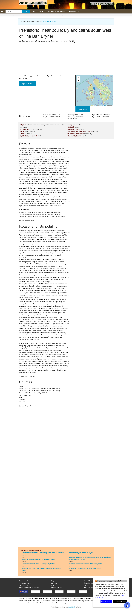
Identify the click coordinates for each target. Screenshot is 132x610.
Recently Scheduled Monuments (29, 587)
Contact (86, 585)
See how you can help (49, 21)
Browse (41, 11)
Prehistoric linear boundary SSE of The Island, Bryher (38, 559)
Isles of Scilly (19, 15)
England (9, 15)
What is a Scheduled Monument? (57, 11)
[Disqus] (66, 466)
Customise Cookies (120, 602)
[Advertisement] (66, 59)
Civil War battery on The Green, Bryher (81, 553)
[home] (2, 11)
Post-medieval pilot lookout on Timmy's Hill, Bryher (38, 564)
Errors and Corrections (91, 587)
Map (34, 11)
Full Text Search (24, 585)
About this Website (90, 583)
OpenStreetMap (102, 105)
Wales (53, 585)
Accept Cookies (106, 602)
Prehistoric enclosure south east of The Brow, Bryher (85, 564)
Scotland (54, 583)
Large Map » (83, 109)
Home (3, 15)
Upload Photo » (27, 84)
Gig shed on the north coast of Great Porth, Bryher (85, 568)
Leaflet (95, 105)
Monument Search (25, 583)
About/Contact (73, 11)
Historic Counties (56, 587)
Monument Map (24, 581)
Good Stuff (71, 607)
